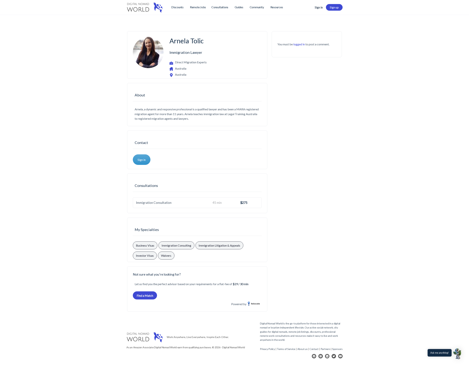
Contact (314, 348)
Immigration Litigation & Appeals (219, 245)
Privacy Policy (267, 348)
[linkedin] (327, 356)
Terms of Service (286, 348)
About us (302, 348)
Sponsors (337, 348)
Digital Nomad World (271, 323)
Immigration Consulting (176, 245)
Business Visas (145, 245)
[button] (458, 353)
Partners (326, 348)
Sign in (319, 7)
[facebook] (314, 356)
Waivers (166, 255)
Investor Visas (145, 255)
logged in (299, 44)
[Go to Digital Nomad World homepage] (144, 6)
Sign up (334, 7)
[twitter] (334, 356)
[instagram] (320, 356)
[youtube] (340, 356)
